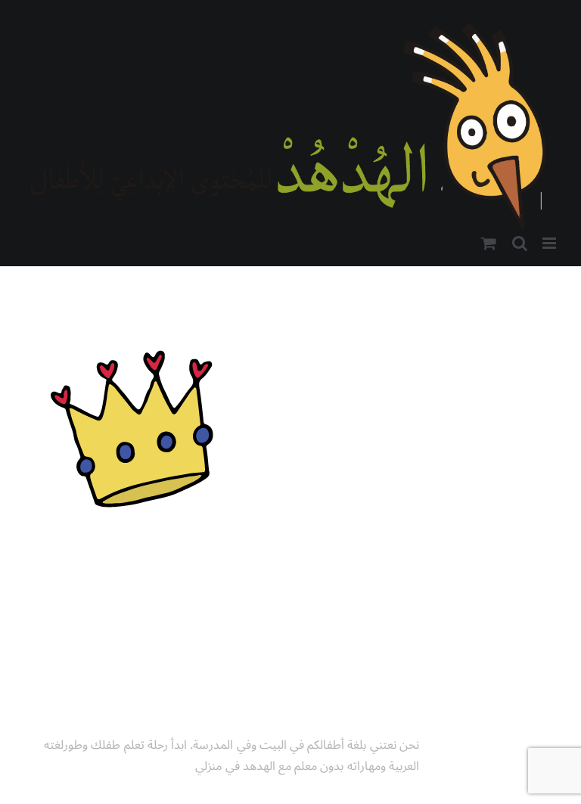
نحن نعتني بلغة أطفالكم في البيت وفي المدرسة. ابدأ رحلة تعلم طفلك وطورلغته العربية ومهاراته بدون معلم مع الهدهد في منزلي (231, 755)
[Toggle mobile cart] (488, 243)
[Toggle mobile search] (519, 243)
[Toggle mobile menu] (550, 243)
